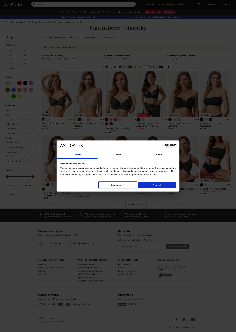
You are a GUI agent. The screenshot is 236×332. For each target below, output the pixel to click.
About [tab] (159, 155)
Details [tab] (118, 155)
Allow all (157, 185)
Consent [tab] (77, 155)
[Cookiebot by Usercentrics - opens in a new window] (164, 146)
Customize (116, 185)
